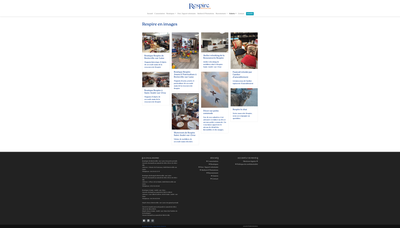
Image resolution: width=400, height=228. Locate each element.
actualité (250, 14)
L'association (159, 14)
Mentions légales (249, 161)
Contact (241, 14)
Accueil (150, 14)
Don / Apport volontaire (187, 14)
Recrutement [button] (221, 14)
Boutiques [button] (170, 14)
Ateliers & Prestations (205, 14)
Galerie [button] (232, 14)
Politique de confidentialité (247, 164)
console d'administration (250, 226)
